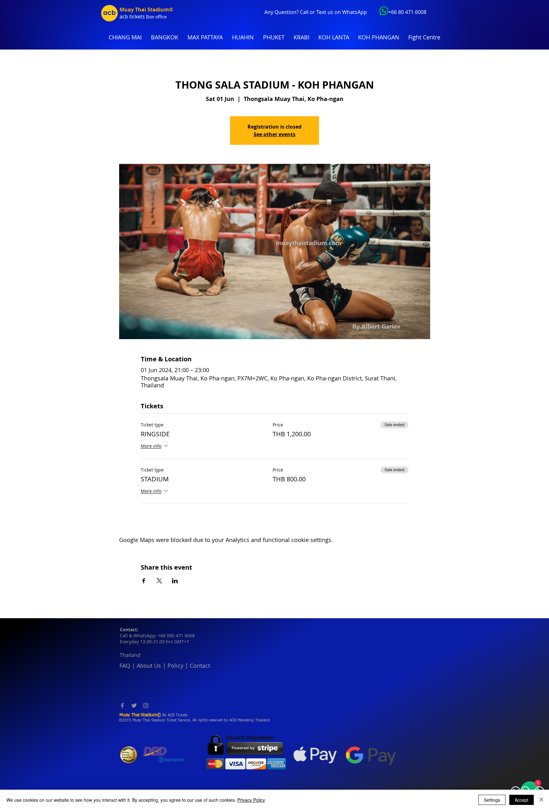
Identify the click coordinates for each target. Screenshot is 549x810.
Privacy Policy (251, 800)
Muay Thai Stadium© (146, 9)
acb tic (127, 16)
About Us (149, 665)
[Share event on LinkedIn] (175, 580)
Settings (492, 800)
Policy (175, 665)
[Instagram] (145, 705)
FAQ (124, 665)
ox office (158, 17)
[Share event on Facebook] (144, 580)
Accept (521, 800)
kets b (142, 16)
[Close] (541, 800)
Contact (200, 665)
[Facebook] (122, 705)
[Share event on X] (159, 580)
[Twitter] (134, 705)
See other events (274, 134)
